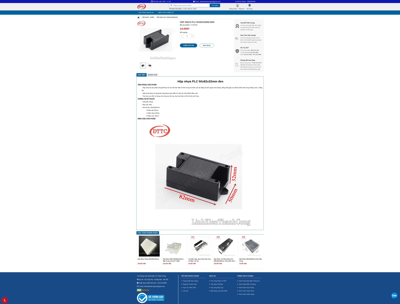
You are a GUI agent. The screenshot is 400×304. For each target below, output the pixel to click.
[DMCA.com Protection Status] (143, 290)
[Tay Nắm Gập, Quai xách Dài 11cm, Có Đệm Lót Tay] (200, 246)
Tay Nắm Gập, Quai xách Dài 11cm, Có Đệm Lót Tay (199, 260)
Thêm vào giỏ (188, 45)
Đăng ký (241, 9)
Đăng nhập (233, 9)
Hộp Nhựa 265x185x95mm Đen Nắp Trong (250, 260)
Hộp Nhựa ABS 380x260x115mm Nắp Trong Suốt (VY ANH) (173, 260)
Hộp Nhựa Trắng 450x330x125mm (148, 259)
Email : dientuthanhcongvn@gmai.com (191, 1)
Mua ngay (207, 45)
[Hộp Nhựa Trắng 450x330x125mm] (149, 246)
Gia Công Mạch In (146, 12)
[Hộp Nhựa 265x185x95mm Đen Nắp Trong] (251, 246)
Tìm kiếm (215, 5)
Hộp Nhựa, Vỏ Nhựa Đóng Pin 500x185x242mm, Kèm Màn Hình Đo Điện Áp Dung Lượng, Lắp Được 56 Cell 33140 (225, 260)
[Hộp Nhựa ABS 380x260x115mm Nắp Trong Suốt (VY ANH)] (174, 246)
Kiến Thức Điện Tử (166, 12)
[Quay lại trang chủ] (138, 17)
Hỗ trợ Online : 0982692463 (230, 1)
